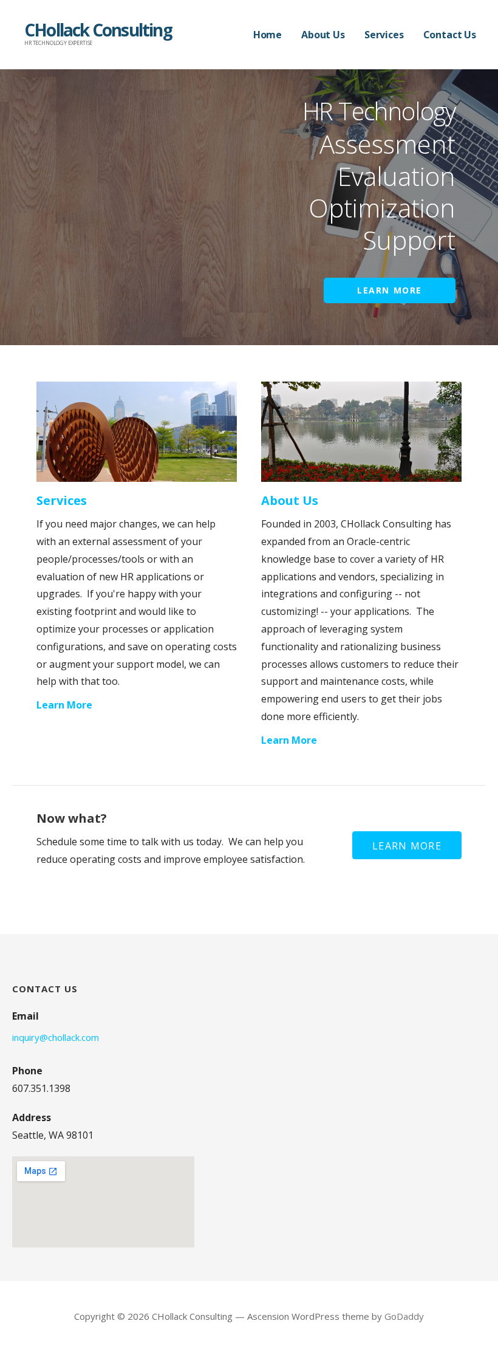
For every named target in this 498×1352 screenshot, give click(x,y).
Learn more (389, 290)
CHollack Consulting (98, 29)
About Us (323, 34)
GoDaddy (404, 1316)
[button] (407, 845)
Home (267, 34)
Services (384, 34)
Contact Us (449, 34)
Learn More (64, 705)
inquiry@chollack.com (55, 1037)
